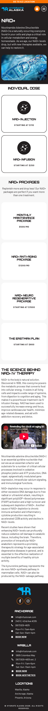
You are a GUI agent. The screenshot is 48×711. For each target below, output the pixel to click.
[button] (44, 9)
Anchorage (24, 611)
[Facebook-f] (20, 601)
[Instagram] (28, 601)
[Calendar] (37, 9)
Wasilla (24, 645)
